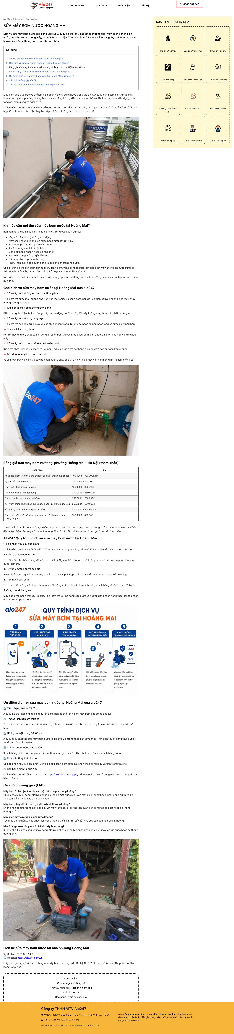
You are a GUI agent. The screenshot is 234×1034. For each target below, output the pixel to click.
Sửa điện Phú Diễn (193, 108)
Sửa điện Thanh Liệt (193, 79)
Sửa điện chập (168, 79)
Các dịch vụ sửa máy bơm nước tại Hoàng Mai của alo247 (39, 63)
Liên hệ (145, 5)
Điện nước (18, 19)
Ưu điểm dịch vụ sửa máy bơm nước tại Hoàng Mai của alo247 (41, 76)
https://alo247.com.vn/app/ (62, 774)
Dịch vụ (99, 5)
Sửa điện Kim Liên (218, 108)
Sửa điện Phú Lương (218, 79)
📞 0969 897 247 (189, 4)
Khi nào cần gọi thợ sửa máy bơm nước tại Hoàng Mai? (37, 58)
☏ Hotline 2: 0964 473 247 (86, 1025)
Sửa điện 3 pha (168, 141)
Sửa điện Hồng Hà (218, 141)
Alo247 (6, 19)
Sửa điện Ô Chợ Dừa (193, 141)
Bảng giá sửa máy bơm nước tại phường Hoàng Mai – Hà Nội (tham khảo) (47, 67)
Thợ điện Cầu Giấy (168, 51)
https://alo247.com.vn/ (30, 957)
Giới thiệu (124, 5)
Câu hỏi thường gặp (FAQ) (22, 80)
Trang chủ (77, 5)
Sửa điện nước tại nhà (172, 22)
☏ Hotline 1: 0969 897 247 (55, 1025)
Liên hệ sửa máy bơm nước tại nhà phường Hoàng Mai (36, 84)
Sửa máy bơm (32, 19)
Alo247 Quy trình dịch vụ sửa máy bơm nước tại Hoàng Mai (39, 71)
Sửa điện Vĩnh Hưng (193, 51)
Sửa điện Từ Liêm (218, 51)
